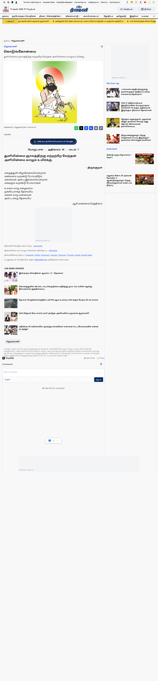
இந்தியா (134, 16)
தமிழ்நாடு (121, 16)
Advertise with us (42, 240)
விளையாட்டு (72, 16)
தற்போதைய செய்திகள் (24, 16)
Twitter (37, 255)
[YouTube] (145, 2)
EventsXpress (115, 2)
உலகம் (145, 16)
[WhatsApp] (149, 2)
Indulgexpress (93, 2)
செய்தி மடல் (128, 9)
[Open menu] (4, 2)
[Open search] (8, 2)
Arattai (77, 255)
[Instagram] (136, 2)
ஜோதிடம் (108, 16)
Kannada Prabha (49, 2)
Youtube (53, 255)
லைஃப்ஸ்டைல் (91, 16)
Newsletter (38, 246)
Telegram (62, 255)
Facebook (29, 255)
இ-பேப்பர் (148, 9)
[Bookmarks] (12, 2)
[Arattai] (131, 2)
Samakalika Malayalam (64, 2)
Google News (86, 255)
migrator (7, 134)
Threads (70, 255)
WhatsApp (53, 250)
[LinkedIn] (91, 128)
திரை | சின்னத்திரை (49, 16)
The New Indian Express (32, 2)
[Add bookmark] (102, 46)
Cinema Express (80, 2)
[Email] (96, 128)
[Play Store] (153, 2)
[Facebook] (127, 2)
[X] (140, 2)
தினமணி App (41, 259)
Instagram (45, 255)
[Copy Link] (101, 128)
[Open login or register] (16, 2)
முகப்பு (5, 16)
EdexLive (104, 2)
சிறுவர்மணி (10, 46)
